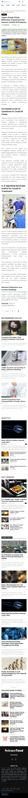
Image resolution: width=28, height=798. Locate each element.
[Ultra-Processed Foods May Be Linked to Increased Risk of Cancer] (5, 453)
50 (25, 503)
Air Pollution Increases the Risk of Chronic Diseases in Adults (12, 556)
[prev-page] (2, 411)
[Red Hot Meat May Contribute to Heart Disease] (5, 722)
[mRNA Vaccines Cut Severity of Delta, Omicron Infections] (14, 358)
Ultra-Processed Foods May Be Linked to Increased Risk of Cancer (18, 454)
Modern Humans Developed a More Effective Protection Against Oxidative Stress (17, 705)
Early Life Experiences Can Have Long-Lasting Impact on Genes (13, 586)
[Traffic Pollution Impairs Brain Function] (5, 468)
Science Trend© (5, 768)
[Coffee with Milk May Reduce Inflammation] (5, 461)
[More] (18, 311)
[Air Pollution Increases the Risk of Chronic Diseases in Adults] (14, 547)
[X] (15, 759)
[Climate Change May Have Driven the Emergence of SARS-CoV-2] (5, 729)
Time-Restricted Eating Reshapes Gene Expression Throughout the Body (12, 643)
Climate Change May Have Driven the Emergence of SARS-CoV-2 (17, 730)
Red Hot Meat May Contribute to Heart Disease (16, 722)
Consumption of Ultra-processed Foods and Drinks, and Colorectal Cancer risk (17, 739)
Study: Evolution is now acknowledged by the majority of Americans (13, 673)
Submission (15, 777)
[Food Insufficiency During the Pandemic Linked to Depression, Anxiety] (5, 695)
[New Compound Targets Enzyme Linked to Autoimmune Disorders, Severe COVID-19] (5, 526)
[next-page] (5, 411)
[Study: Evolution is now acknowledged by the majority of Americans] (14, 663)
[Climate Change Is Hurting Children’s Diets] (5, 513)
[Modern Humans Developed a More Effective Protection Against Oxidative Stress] (5, 703)
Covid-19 (7, 11)
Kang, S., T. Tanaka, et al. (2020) (10, 292)
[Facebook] (12, 759)
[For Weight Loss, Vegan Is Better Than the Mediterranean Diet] (14, 488)
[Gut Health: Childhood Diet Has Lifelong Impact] (5, 519)
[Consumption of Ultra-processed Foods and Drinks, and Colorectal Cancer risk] (5, 738)
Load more (13, 687)
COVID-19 (12, 303)
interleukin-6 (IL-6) (15, 73)
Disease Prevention (8, 305)
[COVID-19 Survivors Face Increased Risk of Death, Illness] (14, 389)
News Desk (6, 25)
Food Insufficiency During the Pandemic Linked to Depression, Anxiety (17, 696)
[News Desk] (2, 25)
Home (2, 11)
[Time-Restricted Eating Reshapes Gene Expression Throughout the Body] (14, 633)
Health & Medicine (6, 396)
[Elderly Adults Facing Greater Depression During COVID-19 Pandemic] (5, 714)
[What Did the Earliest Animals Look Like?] (14, 429)
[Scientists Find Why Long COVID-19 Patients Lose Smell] (14, 327)
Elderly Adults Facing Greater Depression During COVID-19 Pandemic (17, 714)
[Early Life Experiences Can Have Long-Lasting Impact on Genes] (14, 577)
